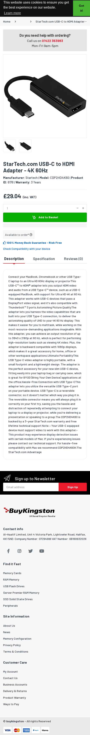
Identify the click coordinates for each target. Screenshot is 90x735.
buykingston (15, 721)
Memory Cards (12, 573)
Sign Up (72, 487)
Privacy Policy (12, 645)
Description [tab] (14, 258)
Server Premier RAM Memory (21, 592)
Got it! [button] (81, 8)
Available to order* (17, 234)
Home (6, 21)
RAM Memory (11, 579)
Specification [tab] (44, 258)
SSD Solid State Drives (18, 599)
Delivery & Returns (15, 691)
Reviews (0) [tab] (73, 258)
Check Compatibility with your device (26, 248)
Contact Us (10, 678)
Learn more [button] (12, 13)
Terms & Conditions (15, 651)
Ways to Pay (11, 704)
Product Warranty (14, 697)
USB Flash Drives (13, 586)
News (6, 632)
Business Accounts (15, 684)
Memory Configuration (17, 638)
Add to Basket (48, 217)
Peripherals (10, 605)
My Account (10, 671)
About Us (9, 625)
